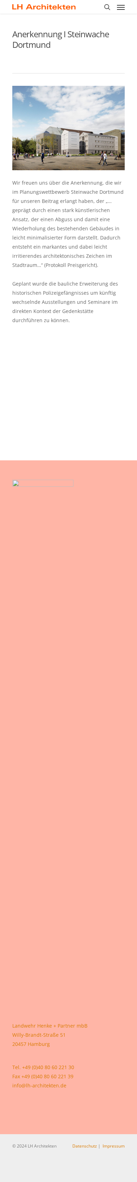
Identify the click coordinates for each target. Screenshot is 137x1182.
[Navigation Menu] (121, 7)
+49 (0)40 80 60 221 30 (48, 1067)
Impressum (114, 1146)
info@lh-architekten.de (39, 1085)
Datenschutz (84, 1146)
